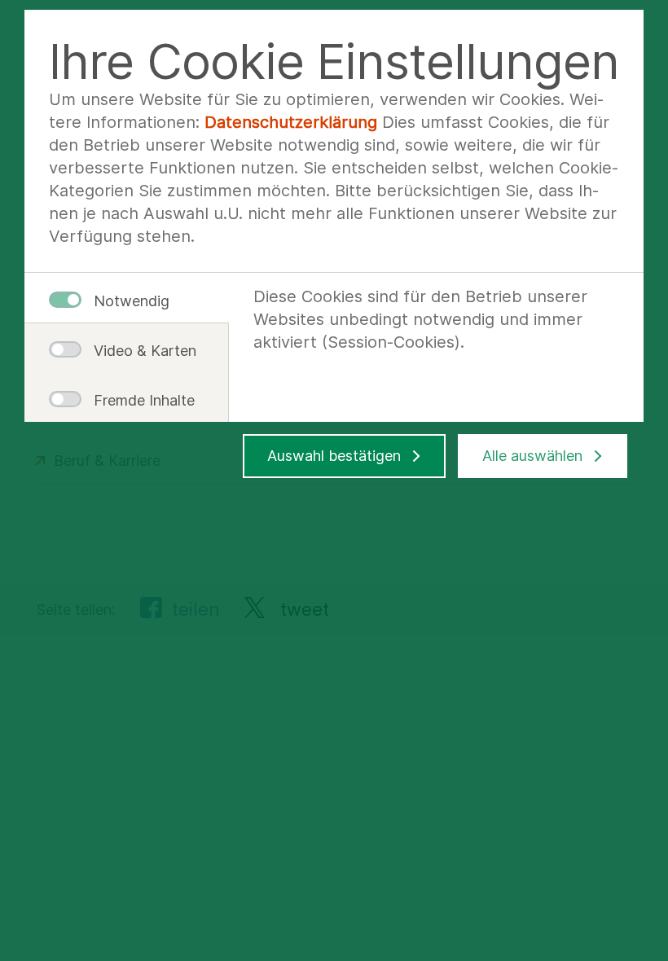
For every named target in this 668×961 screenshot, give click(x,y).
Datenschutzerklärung (290, 122)
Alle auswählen (532, 455)
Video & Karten (138, 350)
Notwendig (131, 300)
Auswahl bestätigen (334, 455)
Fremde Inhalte (138, 400)
